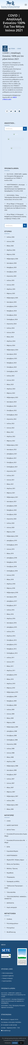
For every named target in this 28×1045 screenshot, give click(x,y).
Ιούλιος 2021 (10, 475)
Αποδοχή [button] (15, 1043)
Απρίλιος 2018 (11, 584)
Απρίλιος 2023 (11, 389)
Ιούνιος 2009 (10, 714)
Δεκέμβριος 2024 (12, 306)
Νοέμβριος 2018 (11, 562)
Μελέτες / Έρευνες (12, 868)
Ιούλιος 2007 (10, 779)
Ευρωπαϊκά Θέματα (12, 851)
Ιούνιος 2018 (10, 575)
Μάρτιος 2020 (11, 532)
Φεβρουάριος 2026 (12, 259)
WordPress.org (11, 932)
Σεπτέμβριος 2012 (12, 653)
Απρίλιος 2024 (11, 341)
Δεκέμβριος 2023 (12, 358)
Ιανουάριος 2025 (11, 302)
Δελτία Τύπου (11, 829)
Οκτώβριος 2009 (12, 705)
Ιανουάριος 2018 (11, 597)
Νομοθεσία (10, 873)
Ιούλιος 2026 (10, 237)
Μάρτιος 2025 (11, 293)
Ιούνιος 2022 (10, 428)
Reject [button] (21, 1043)
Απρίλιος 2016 (11, 618)
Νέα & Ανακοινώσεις (7, 973)
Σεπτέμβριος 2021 (12, 467)
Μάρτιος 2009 (11, 722)
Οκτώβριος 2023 (12, 367)
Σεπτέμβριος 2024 (12, 319)
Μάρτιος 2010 (11, 688)
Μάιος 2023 (10, 384)
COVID (19, 48)
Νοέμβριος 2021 (11, 458)
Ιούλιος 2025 (10, 280)
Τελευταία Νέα (11, 892)
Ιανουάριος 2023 (11, 402)
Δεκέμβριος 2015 (12, 627)
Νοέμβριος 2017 (11, 605)
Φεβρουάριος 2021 (12, 497)
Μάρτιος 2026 (11, 254)
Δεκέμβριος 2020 (12, 506)
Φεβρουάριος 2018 (12, 592)
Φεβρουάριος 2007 (12, 796)
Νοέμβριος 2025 (11, 267)
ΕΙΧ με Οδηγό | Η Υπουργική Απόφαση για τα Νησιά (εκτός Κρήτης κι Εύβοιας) (15, 216)
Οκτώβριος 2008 (12, 735)
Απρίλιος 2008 (11, 761)
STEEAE (12, 48)
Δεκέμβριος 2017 (12, 601)
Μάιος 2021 (10, 484)
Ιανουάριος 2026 (11, 263)
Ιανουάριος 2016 (11, 623)
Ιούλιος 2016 (10, 610)
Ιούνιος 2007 (10, 783)
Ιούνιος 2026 (10, 241)
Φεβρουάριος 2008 (12, 766)
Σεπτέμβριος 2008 (12, 740)
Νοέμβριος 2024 (11, 311)
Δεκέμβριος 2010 (12, 675)
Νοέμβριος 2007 (11, 774)
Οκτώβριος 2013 (12, 640)
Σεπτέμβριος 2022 (12, 415)
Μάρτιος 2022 (11, 441)
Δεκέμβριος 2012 (12, 644)
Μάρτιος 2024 (11, 345)
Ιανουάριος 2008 (11, 770)
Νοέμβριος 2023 (11, 363)
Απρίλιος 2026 (11, 250)
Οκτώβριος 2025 (12, 272)
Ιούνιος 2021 (10, 480)
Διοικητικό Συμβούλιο (8, 975)
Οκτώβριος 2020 (12, 514)
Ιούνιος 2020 (10, 527)
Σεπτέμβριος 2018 (12, 571)
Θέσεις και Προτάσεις (13, 864)
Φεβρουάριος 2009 (12, 727)
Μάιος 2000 (10, 809)
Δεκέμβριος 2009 (12, 696)
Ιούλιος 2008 (10, 748)
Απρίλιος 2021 (11, 488)
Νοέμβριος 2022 (11, 406)
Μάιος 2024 (10, 337)
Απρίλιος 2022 (11, 436)
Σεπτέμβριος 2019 (12, 545)
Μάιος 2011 (10, 666)
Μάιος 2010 (10, 679)
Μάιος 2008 (10, 757)
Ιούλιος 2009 (10, 709)
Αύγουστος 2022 (11, 419)
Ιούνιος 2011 (10, 662)
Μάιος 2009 (10, 718)
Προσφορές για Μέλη (13, 881)
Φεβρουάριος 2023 (12, 397)
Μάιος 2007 (10, 787)
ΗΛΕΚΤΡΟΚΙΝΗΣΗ (12, 855)
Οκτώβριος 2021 (12, 462)
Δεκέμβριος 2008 (12, 731)
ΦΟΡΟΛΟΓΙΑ (10, 903)
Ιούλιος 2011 (10, 657)
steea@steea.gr (6, 1030)
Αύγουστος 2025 (11, 276)
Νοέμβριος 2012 (11, 649)
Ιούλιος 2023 (10, 376)
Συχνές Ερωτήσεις (7, 981)
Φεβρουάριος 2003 (12, 805)
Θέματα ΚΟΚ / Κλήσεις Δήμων (15, 860)
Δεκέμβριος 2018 (12, 558)
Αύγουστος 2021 (11, 471)
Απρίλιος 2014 (11, 636)
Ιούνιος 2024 (10, 332)
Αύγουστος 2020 (11, 519)
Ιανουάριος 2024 (11, 354)
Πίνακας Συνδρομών (7, 978)
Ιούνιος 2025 (10, 285)
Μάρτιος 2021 (11, 493)
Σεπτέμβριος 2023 (12, 371)
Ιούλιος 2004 (10, 800)
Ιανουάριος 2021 (11, 501)
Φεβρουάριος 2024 (12, 350)
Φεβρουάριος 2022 (12, 445)
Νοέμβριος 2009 (11, 701)
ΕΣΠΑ (8, 847)
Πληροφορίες (11, 877)
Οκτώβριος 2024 (12, 315)
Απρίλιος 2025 (11, 289)
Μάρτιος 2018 (11, 588)
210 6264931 (5, 1025)
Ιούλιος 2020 (10, 523)
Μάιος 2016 (10, 614)
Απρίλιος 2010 (11, 683)
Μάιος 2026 (10, 246)
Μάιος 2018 (10, 579)
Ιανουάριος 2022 (11, 449)
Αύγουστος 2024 (11, 324)
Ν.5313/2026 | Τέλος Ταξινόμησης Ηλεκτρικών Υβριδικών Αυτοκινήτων (15, 197)
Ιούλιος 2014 (10, 631)
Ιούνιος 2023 (10, 380)
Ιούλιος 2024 (10, 328)
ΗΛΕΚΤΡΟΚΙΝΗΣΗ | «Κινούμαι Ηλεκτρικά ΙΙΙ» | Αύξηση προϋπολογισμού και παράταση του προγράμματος (13, 1001)
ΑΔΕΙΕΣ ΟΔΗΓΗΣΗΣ (12, 825)
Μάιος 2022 (10, 432)
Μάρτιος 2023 (11, 393)
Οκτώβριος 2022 (12, 410)
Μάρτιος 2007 (11, 792)
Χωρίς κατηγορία (12, 907)
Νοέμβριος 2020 (11, 510)
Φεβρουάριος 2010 (12, 692)
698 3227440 (13, 1025)
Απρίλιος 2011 (11, 670)
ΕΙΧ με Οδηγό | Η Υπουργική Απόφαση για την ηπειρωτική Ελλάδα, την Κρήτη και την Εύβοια (15, 206)
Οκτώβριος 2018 (12, 566)
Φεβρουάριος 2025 (12, 298)
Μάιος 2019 (10, 553)
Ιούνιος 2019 (10, 549)
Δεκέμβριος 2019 (12, 540)
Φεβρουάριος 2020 (12, 536)
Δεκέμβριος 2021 (12, 454)
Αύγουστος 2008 (11, 744)
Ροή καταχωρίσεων (12, 923)
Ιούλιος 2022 (10, 423)
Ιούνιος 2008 (10, 753)
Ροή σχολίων (11, 928)
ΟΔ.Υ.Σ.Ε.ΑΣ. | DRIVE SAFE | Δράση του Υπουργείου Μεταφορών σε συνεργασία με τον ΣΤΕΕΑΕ (15, 176)
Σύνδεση (9, 919)
